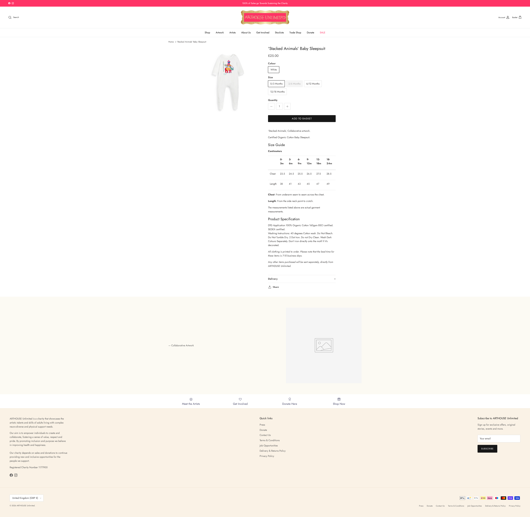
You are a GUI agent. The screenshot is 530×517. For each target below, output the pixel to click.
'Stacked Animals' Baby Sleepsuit (191, 41)
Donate (310, 32)
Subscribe (487, 448)
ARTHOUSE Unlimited (26, 505)
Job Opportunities (269, 445)
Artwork (220, 32)
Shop (207, 32)
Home (171, 41)
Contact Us (265, 435)
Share (276, 287)
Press (262, 425)
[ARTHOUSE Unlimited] (265, 17)
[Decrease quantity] (271, 106)
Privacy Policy (267, 456)
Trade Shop (295, 32)
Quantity (272, 100)
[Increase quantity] (287, 106)
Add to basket (302, 118)
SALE (322, 32)
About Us (246, 32)
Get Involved (262, 32)
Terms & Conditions (270, 440)
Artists (232, 32)
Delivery (273, 279)
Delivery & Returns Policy (273, 451)
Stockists (279, 32)
